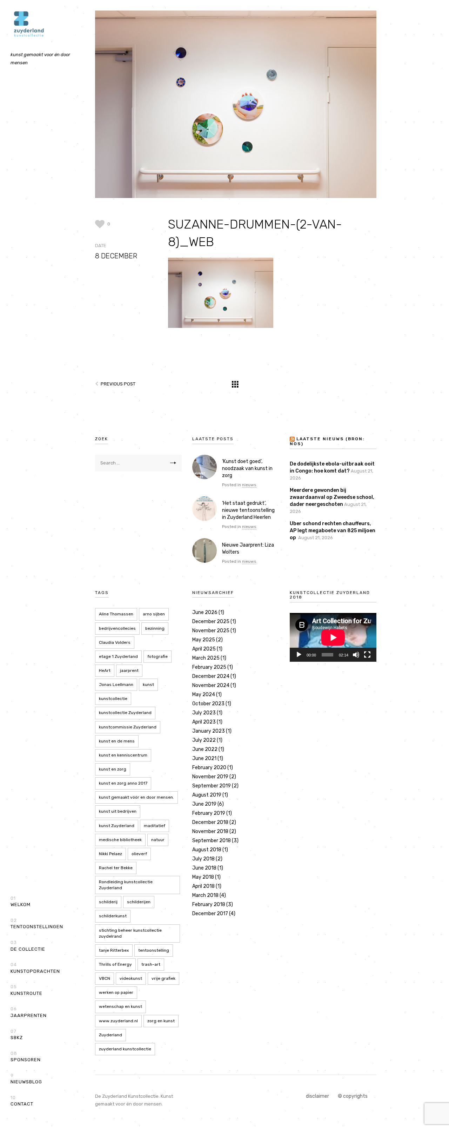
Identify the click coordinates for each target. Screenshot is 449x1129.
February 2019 (208, 813)
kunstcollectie (113, 698)
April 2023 (204, 722)
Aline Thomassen (116, 614)
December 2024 (210, 676)
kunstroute (26, 990)
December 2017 (210, 914)
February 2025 (209, 667)
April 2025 (204, 649)
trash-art (150, 964)
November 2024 (210, 685)
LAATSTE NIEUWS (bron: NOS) (327, 442)
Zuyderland (110, 1034)
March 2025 (206, 658)
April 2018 (203, 886)
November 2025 (210, 631)
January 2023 (208, 731)
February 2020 (209, 768)
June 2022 (204, 749)
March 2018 (205, 895)
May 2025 (203, 640)
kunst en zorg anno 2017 (123, 783)
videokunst (131, 978)
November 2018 (210, 831)
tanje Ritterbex (114, 950)
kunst (148, 684)
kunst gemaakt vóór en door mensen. (136, 797)
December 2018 (210, 822)
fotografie (157, 656)
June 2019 (204, 804)
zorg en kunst (161, 1020)
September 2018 (211, 841)
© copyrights (353, 1096)
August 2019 (206, 795)
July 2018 (203, 859)
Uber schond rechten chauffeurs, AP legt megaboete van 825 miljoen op (332, 531)
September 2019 (211, 786)
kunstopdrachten (35, 968)
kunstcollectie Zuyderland (125, 712)
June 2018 (204, 868)
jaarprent (129, 670)
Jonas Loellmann (116, 684)
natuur (158, 839)
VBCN (104, 978)
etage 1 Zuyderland (118, 656)
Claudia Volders (114, 642)
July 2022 (204, 740)
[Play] (298, 654)
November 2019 (210, 777)
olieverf (139, 853)
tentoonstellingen (37, 924)
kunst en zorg (112, 769)
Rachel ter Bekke (116, 867)
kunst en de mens (117, 741)
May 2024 (203, 695)
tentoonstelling (153, 950)
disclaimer (317, 1096)
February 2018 (208, 904)
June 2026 (204, 612)
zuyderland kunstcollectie (125, 1049)
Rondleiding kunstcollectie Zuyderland (126, 884)
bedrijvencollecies (117, 628)
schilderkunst (113, 915)
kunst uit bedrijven (117, 811)
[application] (333, 637)
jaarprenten (29, 1012)
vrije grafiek (163, 978)
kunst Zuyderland (116, 825)
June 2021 (204, 758)
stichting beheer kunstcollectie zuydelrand (130, 933)
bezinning (155, 628)
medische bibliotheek (120, 839)
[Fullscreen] (367, 654)
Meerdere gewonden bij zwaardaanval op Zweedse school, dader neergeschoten (332, 497)
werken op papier (116, 992)
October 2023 (208, 704)
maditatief (154, 825)
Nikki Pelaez (110, 853)
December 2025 (210, 622)
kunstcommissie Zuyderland (127, 727)
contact (22, 1101)
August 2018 (206, 850)
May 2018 (203, 877)
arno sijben (154, 614)
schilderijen (138, 901)
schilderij (108, 901)
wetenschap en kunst (120, 1006)
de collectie (28, 946)
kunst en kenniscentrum (123, 755)
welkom (21, 901)
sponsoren (26, 1057)
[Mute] (356, 654)
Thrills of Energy (115, 964)
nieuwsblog (26, 1079)
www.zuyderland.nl (118, 1020)
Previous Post (118, 384)
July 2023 (204, 713)
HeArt (104, 670)
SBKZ (17, 1035)
